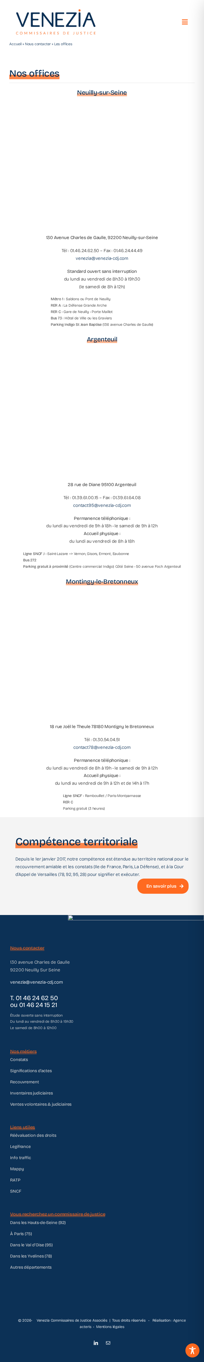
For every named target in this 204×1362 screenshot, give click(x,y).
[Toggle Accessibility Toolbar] (192, 1350)
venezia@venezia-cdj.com (102, 258)
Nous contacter (38, 44)
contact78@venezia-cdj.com (102, 747)
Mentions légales (110, 1327)
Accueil (15, 44)
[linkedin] (96, 1343)
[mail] (108, 1343)
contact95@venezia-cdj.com (102, 505)
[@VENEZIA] (56, 11)
